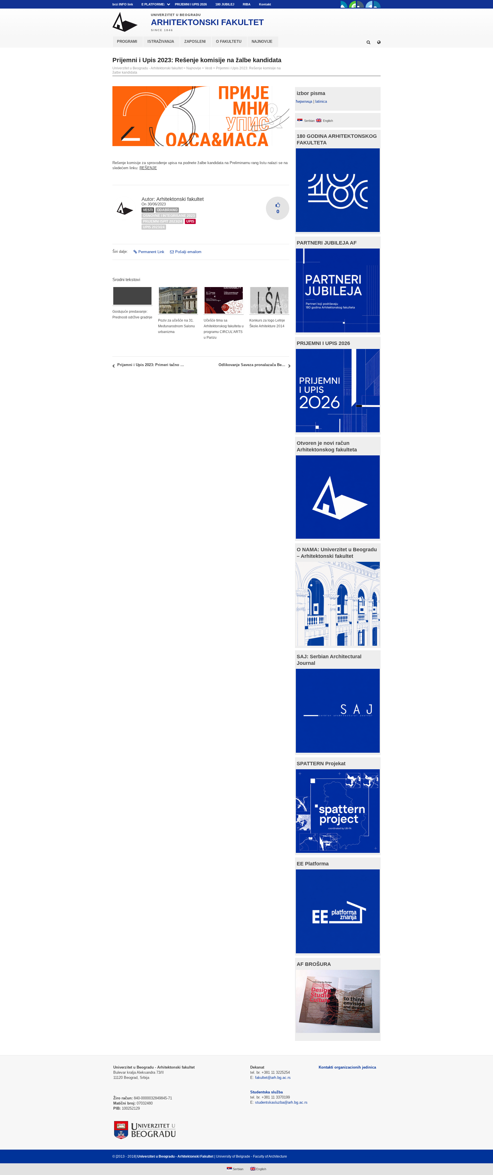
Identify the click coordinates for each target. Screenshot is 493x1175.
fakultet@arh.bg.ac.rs (273, 1077)
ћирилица (304, 101)
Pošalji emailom (188, 252)
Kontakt (265, 4)
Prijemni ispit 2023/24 (162, 221)
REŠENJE (148, 168)
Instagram (377, 4)
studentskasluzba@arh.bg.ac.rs (281, 1102)
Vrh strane (366, 1156)
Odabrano (167, 210)
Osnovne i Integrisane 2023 (169, 216)
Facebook (344, 4)
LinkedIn (368, 4)
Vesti (208, 68)
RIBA (246, 4)
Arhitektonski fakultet (180, 199)
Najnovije (193, 68)
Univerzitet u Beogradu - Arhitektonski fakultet (147, 68)
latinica (321, 101)
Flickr (360, 4)
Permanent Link (151, 252)
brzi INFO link (122, 4)
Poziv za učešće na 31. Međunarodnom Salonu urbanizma (176, 326)
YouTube (352, 4)
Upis (190, 221)
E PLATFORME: (153, 4)
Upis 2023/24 (154, 227)
